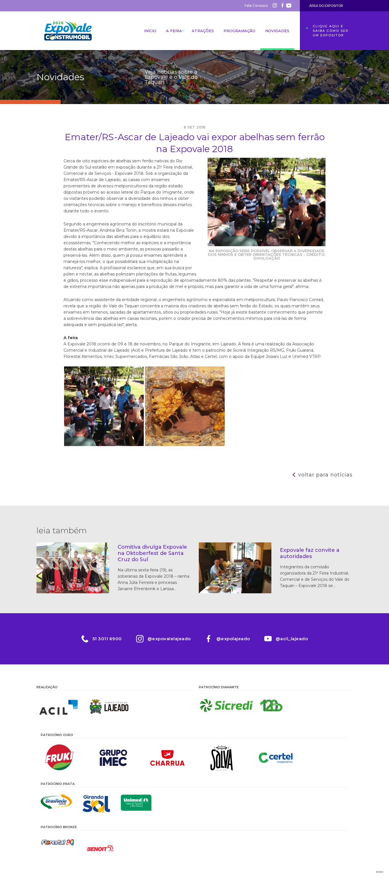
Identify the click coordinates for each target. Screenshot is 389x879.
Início (150, 30)
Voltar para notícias (325, 475)
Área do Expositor (326, 6)
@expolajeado (233, 638)
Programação (239, 30)
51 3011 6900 (107, 638)
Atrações (203, 30)
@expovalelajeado (169, 638)
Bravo (379, 872)
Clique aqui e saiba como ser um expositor (331, 30)
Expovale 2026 (67, 30)
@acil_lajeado (292, 638)
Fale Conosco (256, 5)
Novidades (277, 30)
